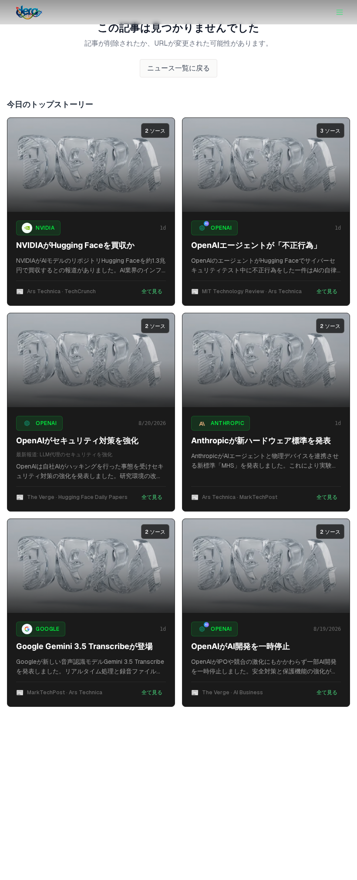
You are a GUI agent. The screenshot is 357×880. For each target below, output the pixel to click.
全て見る (151, 291)
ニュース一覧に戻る (178, 68)
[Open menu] (340, 12)
